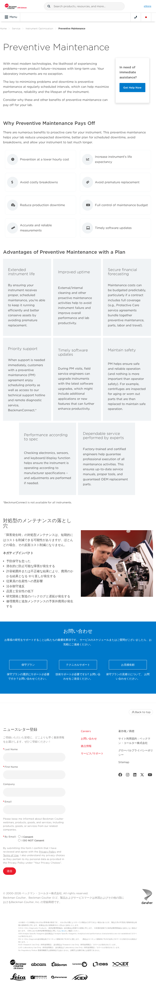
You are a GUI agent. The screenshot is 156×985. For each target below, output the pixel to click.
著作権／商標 (126, 731)
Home (3, 28)
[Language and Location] (146, 17)
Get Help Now (132, 87)
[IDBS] (100, 965)
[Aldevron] (59, 965)
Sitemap (123, 762)
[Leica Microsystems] (18, 978)
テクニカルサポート (78, 664)
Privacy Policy (47, 851)
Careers (86, 731)
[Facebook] (120, 775)
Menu (13, 17)
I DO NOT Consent (33, 840)
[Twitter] (142, 775)
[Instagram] (127, 775)
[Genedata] (79, 965)
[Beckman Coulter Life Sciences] (16, 6)
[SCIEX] (79, 978)
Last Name (10, 749)
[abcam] (38, 965)
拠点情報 (86, 746)
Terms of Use (11, 855)
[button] (48, 6)
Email (7, 801)
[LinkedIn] (135, 775)
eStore (147, 6)
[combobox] (84, 6)
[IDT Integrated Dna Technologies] (120, 965)
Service (16, 28)
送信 (9, 871)
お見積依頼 (128, 664)
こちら (62, 931)
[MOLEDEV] (38, 978)
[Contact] (136, 17)
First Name (10, 766)
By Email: (9, 836)
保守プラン (28, 664)
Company (9, 784)
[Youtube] (150, 775)
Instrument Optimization (39, 28)
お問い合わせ (89, 738)
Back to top (142, 712)
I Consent (27, 836)
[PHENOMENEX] (59, 978)
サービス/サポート (92, 753)
